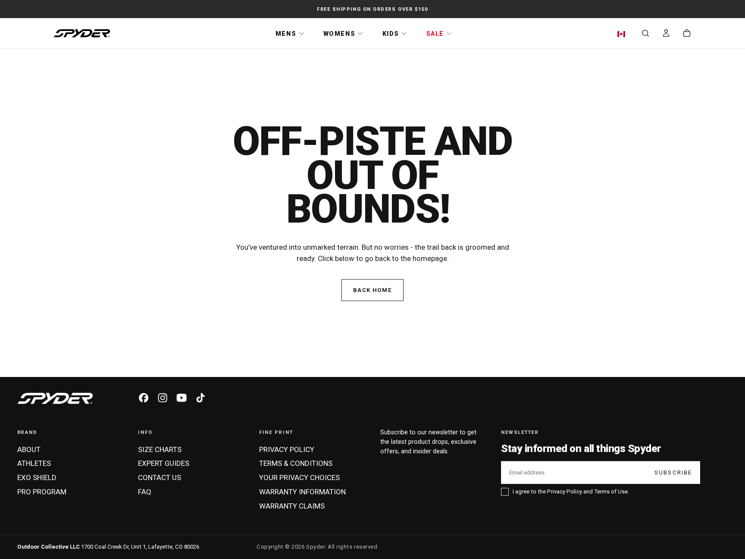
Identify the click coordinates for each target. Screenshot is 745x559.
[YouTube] (181, 397)
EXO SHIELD (36, 477)
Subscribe (673, 472)
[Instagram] (162, 397)
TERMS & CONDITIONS (295, 463)
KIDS (390, 33)
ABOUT (29, 449)
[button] (623, 34)
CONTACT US (159, 477)
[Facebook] (143, 397)
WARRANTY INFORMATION (302, 491)
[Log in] (666, 34)
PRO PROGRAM (41, 491)
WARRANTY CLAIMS (292, 506)
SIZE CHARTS (160, 449)
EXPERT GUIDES (163, 463)
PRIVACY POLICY (286, 449)
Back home (372, 290)
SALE (435, 33)
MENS (285, 33)
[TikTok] (200, 397)
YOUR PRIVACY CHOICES (299, 477)
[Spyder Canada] (55, 398)
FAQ (144, 491)
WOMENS (339, 33)
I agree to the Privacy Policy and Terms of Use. (571, 491)
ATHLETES (34, 463)
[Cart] (687, 34)
